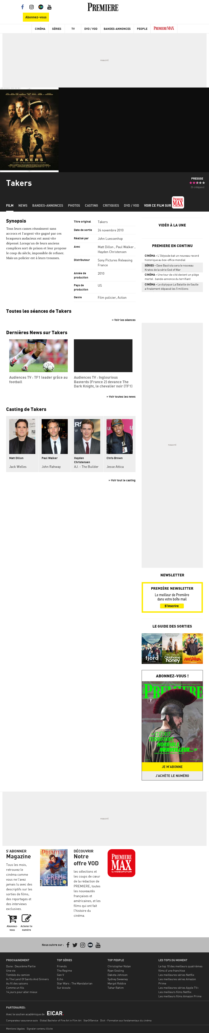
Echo (60, 979)
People (142, 28)
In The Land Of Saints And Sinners (27, 979)
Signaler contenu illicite (40, 1028)
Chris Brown (115, 458)
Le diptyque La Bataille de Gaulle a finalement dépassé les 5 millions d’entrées (171, 287)
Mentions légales (15, 1028)
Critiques (111, 205)
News (22, 205)
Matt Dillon (105, 247)
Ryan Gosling (116, 970)
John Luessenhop (110, 238)
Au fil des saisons (17, 983)
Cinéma (40, 28)
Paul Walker (125, 247)
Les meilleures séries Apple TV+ (178, 987)
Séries (56, 28)
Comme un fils (15, 987)
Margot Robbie (117, 983)
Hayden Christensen (112, 252)
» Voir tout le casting (122, 480)
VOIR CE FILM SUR (158, 205)
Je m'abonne (172, 767)
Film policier (107, 297)
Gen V (60, 974)
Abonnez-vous (36, 17)
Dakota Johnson (118, 974)
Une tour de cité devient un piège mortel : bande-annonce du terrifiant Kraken (172, 277)
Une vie (10, 970)
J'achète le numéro (172, 776)
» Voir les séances (124, 320)
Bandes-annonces (47, 205)
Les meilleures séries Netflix (176, 974)
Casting (91, 205)
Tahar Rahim (116, 987)
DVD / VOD (90, 28)
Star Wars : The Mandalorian (74, 983)
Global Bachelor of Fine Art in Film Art (60, 1020)
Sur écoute (63, 987)
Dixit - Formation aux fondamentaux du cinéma (125, 1020)
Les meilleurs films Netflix (174, 992)
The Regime (64, 970)
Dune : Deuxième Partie (21, 966)
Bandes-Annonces (117, 28)
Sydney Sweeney (118, 979)
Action (122, 297)
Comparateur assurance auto (22, 1020)
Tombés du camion (18, 974)
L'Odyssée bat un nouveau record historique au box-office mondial (172, 258)
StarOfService (90, 1020)
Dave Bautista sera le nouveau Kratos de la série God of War (169, 267)
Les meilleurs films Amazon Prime (179, 996)
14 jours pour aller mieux (21, 992)
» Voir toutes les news (121, 396)
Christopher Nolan (119, 966)
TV (73, 28)
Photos (74, 205)
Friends (62, 966)
